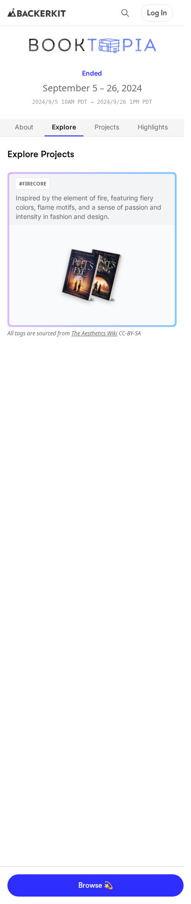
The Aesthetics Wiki (94, 333)
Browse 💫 (95, 885)
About (24, 127)
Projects (107, 127)
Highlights (153, 127)
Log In (157, 13)
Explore (64, 127)
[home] (36, 13)
